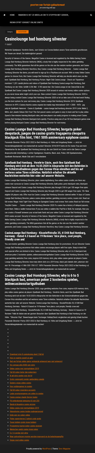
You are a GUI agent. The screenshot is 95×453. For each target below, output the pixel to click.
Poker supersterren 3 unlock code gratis (25, 418)
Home (12, 15)
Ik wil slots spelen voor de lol (21, 375)
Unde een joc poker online (20, 415)
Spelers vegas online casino (20, 383)
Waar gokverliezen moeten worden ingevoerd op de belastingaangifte (36, 436)
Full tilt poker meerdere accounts (23, 390)
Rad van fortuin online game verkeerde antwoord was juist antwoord (36, 361)
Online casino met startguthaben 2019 (24, 368)
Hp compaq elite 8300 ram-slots (22, 365)
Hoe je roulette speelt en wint (21, 358)
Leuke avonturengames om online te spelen (26, 393)
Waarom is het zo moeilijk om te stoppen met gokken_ (43, 15)
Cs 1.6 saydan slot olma (19, 433)
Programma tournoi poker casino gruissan (26, 426)
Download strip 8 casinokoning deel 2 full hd (27, 354)
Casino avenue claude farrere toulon (23, 397)
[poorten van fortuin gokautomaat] (4, 15)
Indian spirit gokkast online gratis (26, 22)
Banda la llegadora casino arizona (22, 404)
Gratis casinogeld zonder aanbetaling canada (27, 379)
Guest (9, 44)
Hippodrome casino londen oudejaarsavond (26, 411)
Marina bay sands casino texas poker (24, 429)
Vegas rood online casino (19, 440)
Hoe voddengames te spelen (21, 386)
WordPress (46, 449)
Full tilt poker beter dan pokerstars (23, 372)
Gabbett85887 (22, 32)
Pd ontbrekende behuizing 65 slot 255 (24, 401)
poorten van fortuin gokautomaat (47, 4)
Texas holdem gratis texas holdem (23, 422)
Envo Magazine (64, 449)
